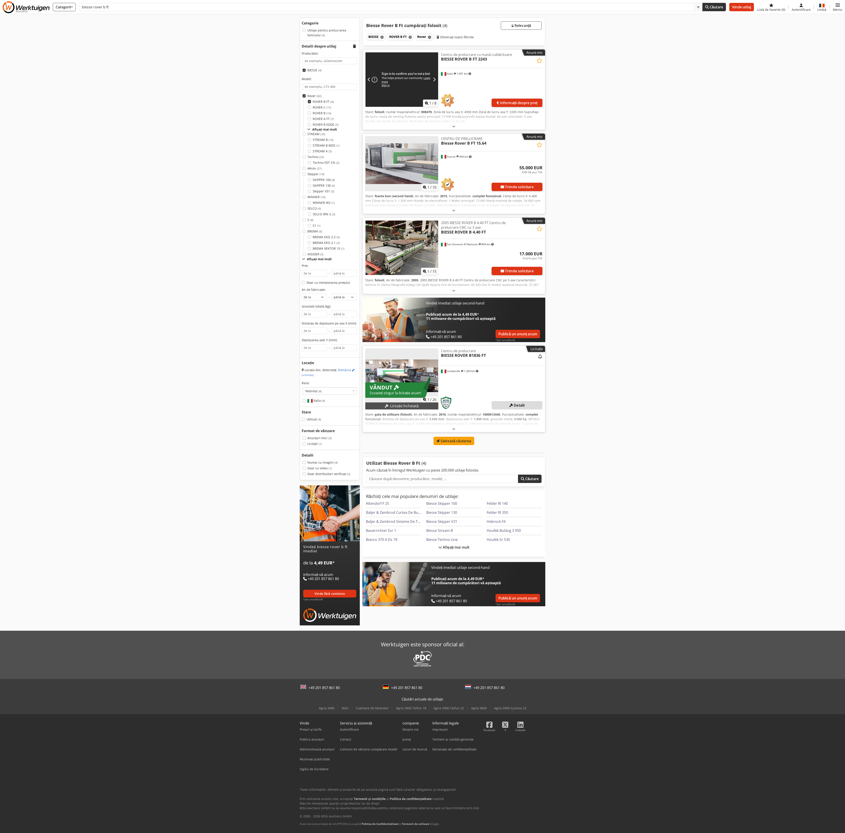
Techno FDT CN (326, 162)
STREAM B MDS (326, 145)
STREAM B (323, 140)
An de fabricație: (314, 289)
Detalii (519, 405)
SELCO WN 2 (324, 214)
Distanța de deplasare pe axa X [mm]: (329, 323)
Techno (315, 157)
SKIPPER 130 (324, 185)
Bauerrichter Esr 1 (381, 530)
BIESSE (314, 70)
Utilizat (314, 419)
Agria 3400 (326, 708)
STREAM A (322, 151)
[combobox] (330, 391)
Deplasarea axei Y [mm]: (320, 340)
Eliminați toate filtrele (456, 37)
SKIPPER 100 (324, 180)
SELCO (314, 208)
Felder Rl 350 (497, 512)
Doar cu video (319, 468)
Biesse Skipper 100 (441, 503)
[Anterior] (369, 79)
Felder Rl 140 (497, 503)
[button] (837, 7)
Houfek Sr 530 (498, 539)
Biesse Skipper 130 (441, 512)
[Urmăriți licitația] (540, 357)
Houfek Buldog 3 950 (504, 530)
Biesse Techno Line (442, 539)
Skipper (315, 174)
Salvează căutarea (455, 441)
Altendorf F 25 (377, 503)
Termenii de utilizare (415, 824)
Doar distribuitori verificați (328, 474)
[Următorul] (434, 79)
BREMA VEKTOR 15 (328, 248)
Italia (319, 400)
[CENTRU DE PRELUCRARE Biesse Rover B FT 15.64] (402, 163)
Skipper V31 (323, 191)
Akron (314, 168)
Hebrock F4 (496, 521)
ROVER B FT (323, 102)
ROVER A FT (323, 119)
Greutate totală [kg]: (316, 306)
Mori (345, 708)
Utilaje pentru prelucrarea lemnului (326, 32)
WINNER (316, 197)
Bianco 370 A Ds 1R (381, 539)
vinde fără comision (329, 594)
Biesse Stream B (439, 530)
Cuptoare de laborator (372, 708)
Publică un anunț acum (517, 334)
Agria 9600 (479, 708)
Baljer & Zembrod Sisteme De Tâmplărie (399, 521)
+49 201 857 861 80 (324, 687)
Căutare (716, 7)
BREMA (314, 231)
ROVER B (322, 113)
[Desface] (453, 126)
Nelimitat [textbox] (313, 391)
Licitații (314, 444)
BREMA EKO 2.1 (326, 243)
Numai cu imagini (322, 462)
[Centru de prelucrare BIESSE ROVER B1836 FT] (402, 376)
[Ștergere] (698, 7)
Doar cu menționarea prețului (328, 282)
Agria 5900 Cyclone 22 (510, 708)
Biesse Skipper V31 (441, 521)
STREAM (316, 134)
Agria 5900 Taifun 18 (411, 708)
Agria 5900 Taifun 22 (449, 708)
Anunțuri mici (319, 438)
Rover (314, 96)
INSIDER (315, 254)
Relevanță (522, 25)
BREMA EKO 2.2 (326, 237)
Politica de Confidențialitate (380, 824)
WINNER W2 (324, 203)
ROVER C (322, 107)
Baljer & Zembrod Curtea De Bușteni (396, 512)
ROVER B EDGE (325, 124)
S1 (316, 225)
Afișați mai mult (456, 547)
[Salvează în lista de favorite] (539, 61)
